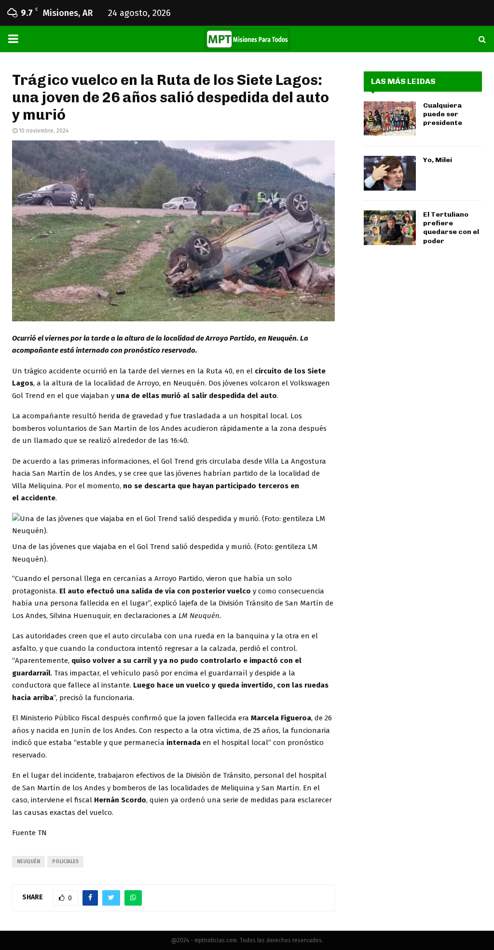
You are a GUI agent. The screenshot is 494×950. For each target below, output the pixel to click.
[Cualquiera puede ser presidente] (390, 118)
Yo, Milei (437, 160)
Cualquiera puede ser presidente (442, 114)
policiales (65, 862)
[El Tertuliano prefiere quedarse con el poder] (390, 227)
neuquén (28, 862)
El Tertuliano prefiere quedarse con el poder (451, 227)
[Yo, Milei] (390, 173)
